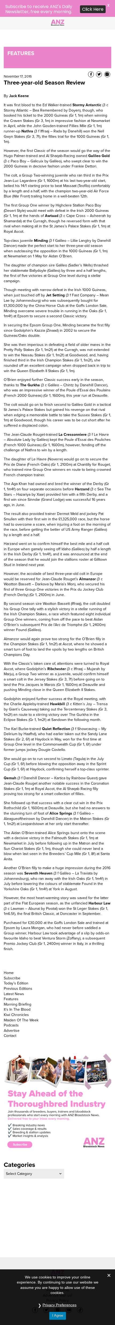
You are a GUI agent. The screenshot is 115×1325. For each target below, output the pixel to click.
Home (9, 956)
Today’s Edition (16, 966)
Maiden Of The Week (21, 1003)
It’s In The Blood (17, 992)
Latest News (14, 976)
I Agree (57, 1315)
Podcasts (11, 1008)
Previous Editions (18, 971)
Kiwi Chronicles (16, 998)
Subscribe (12, 961)
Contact (10, 1018)
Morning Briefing (17, 987)
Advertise (12, 1013)
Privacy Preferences (59, 1305)
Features (11, 982)
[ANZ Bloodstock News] (57, 22)
